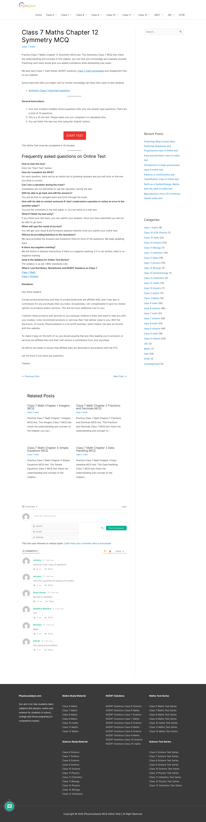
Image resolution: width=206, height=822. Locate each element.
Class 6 (50, 14)
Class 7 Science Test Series (163, 756)
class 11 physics (152, 262)
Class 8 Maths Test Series (163, 714)
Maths (147, 348)
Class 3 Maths (151, 298)
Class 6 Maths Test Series (163, 706)
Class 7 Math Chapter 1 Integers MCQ (48, 407)
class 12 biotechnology (156, 273)
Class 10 (111, 14)
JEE (170, 14)
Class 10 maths (70, 722)
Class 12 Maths (70, 731)
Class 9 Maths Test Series (163, 718)
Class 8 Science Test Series (163, 760)
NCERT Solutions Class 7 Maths (122, 718)
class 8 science (152, 328)
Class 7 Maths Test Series (162, 710)
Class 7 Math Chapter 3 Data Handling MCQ (95, 449)
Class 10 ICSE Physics (155, 232)
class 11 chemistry (153, 252)
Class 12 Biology (71, 789)
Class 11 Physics (70, 773)
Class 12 (142, 14)
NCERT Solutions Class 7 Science (123, 714)
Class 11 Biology (152, 247)
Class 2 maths (151, 293)
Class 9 (95, 14)
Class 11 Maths (70, 727)
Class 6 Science (70, 752)
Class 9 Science (70, 764)
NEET (157, 14)
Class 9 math (151, 333)
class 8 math (150, 323)
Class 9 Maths (69, 718)
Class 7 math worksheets (91, 70)
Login (124, 506)
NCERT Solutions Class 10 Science (124, 739)
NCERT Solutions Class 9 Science (123, 731)
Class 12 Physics (71, 785)
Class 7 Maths (69, 710)
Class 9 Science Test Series (163, 764)
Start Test (74, 135)
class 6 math (150, 303)
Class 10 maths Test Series (163, 722)
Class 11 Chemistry (72, 777)
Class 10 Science (153, 242)
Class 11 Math (151, 257)
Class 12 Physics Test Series (164, 781)
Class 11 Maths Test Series (163, 727)
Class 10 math (151, 237)
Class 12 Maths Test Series (163, 731)
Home (38, 14)
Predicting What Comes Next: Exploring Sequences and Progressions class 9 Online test (161, 146)
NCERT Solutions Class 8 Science (123, 722)
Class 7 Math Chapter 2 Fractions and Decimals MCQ (98, 407)
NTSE (182, 14)
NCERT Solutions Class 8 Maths (123, 727)
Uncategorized (152, 363)
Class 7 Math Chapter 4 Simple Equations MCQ (47, 449)
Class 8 (80, 14)
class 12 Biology (152, 267)
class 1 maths (151, 227)
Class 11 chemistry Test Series (165, 777)
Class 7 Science (30, 276)
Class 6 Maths (69, 706)
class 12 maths (151, 283)
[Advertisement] (164, 83)
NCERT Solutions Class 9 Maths (123, 735)
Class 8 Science (70, 760)
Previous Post (30, 376)
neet (146, 353)
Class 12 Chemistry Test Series (165, 785)
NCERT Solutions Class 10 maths (123, 743)
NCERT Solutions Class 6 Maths (123, 710)
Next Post (120, 376)
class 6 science (152, 308)
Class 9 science (152, 338)
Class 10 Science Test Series (164, 768)
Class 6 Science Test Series (163, 752)
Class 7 (65, 14)
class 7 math (28, 46)
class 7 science (152, 318)
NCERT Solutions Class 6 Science (123, 706)
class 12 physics (152, 288)
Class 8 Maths (69, 714)
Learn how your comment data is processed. (88, 543)
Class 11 (127, 14)
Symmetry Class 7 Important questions (49, 90)
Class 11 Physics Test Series (164, 773)
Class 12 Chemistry (154, 278)
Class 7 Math (28, 272)
